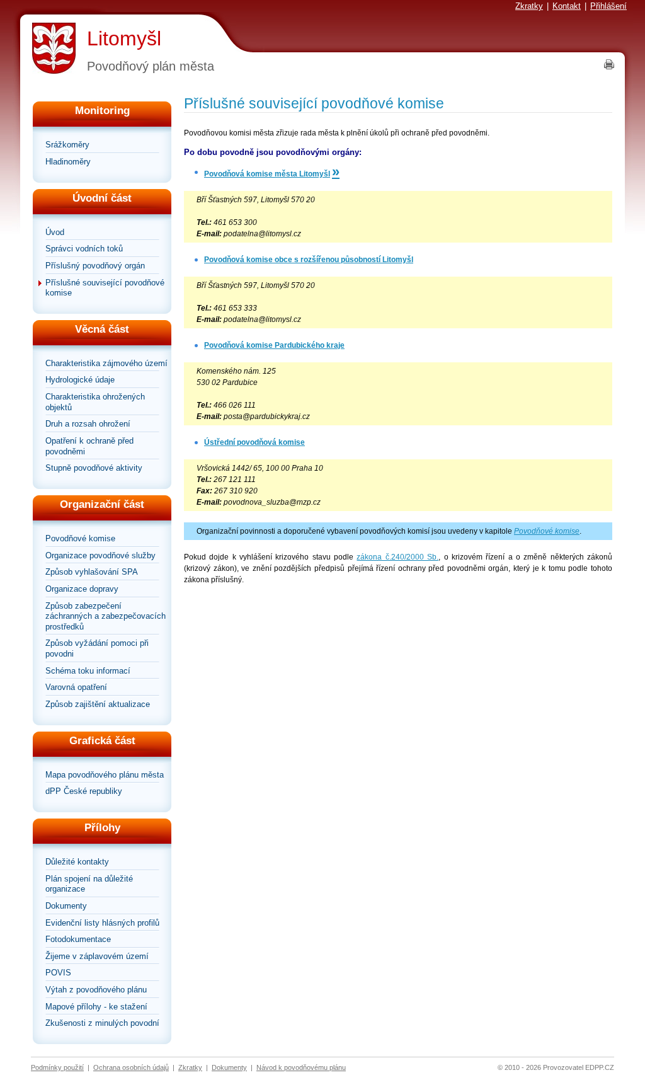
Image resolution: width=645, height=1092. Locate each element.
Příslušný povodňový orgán (95, 265)
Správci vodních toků (84, 248)
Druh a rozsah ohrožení (87, 423)
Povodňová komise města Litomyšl (267, 174)
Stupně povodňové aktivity (93, 468)
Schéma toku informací (87, 670)
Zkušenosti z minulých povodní (102, 1023)
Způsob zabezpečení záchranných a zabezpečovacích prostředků (105, 616)
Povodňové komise (80, 538)
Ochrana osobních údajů (131, 1067)
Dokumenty (66, 906)
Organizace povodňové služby (100, 555)
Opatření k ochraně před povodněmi (89, 446)
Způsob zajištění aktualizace (97, 704)
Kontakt (566, 6)
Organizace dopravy (81, 589)
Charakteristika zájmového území (106, 363)
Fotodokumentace (78, 939)
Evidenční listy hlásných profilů (102, 923)
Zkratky (529, 6)
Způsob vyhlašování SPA (91, 572)
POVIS (58, 972)
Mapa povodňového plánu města (104, 774)
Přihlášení (608, 6)
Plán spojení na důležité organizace (89, 884)
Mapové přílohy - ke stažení (96, 1006)
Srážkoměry (67, 144)
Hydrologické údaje (80, 379)
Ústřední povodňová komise (254, 442)
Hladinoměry (68, 161)
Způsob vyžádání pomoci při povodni (97, 648)
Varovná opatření (76, 687)
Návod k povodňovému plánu (301, 1067)
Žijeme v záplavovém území (97, 956)
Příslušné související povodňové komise (104, 288)
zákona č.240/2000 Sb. (397, 557)
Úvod (54, 232)
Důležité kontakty (77, 861)
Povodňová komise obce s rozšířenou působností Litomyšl (308, 259)
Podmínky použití (57, 1067)
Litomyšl (124, 38)
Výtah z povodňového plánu (96, 989)
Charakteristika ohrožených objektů (95, 402)
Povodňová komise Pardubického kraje (274, 345)
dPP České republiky (83, 791)
